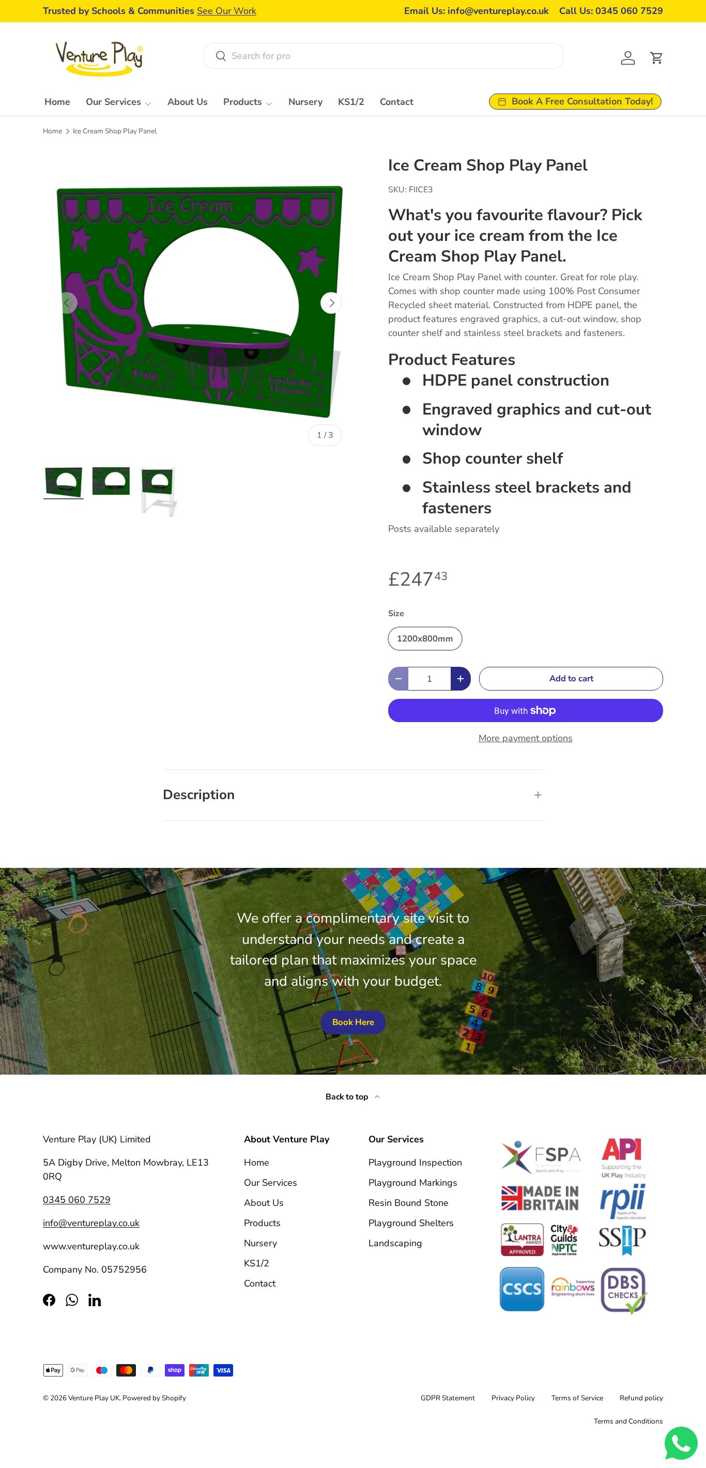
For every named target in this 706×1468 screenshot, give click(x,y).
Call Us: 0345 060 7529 (611, 11)
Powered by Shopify (154, 1398)
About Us (187, 102)
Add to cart (571, 678)
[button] (657, 58)
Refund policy (641, 1398)
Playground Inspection (415, 1162)
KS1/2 (351, 102)
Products (242, 102)
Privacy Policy (513, 1398)
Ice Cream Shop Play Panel (115, 131)
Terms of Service (577, 1398)
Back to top (348, 1097)
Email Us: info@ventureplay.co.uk (476, 11)
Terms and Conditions (628, 1421)
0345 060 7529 (77, 1200)
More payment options (526, 738)
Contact (396, 102)
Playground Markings (413, 1182)
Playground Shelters (411, 1223)
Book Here (353, 1022)
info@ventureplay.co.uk (91, 1223)
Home (57, 102)
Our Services (113, 102)
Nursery (305, 102)
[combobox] (383, 55)
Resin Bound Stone (409, 1203)
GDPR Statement (448, 1398)
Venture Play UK (93, 1398)
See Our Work (226, 11)
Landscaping (395, 1243)
